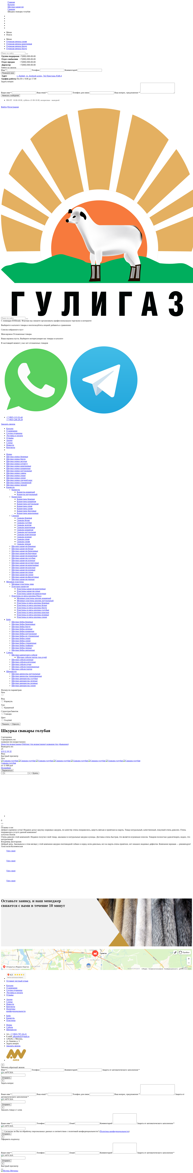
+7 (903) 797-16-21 (18, 1034)
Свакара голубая (24, 523)
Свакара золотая (24, 525)
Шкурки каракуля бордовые (24, 553)
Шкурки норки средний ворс (19, 480)
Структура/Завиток (9, 711)
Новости (10, 445)
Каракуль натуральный (27, 494)
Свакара (15, 515)
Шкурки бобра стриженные (24, 643)
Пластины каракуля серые (28, 591)
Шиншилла (11, 671)
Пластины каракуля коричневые (31, 589)
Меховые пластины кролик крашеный (34, 598)
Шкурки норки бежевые (17, 456)
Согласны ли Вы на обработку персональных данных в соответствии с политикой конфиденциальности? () (66, 1131)
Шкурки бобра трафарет (22, 645)
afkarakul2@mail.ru (20, 1036)
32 (10, 751)
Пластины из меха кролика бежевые (33, 603)
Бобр (8, 619)
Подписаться (7, 770)
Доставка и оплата (14, 435)
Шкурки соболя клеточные (24, 662)
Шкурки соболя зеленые (22, 660)
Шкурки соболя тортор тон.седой (32, 657)
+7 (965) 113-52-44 (14, 417)
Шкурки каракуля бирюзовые (25, 551)
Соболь (9, 652)
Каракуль (10, 487)
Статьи (9, 443)
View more (10, 851)
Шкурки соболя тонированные (25, 667)
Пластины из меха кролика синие (32, 617)
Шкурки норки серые (16, 475)
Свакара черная (24, 544)
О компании (11, 431)
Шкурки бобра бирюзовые (23, 624)
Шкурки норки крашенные (18, 468)
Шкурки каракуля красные (23, 567)
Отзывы (10, 438)
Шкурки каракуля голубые (23, 558)
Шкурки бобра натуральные (24, 634)
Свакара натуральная (26, 532)
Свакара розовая (24, 537)
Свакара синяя (23, 541)
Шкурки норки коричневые (18, 466)
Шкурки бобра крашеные (23, 631)
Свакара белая (23, 520)
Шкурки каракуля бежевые (24, 546)
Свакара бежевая (24, 518)
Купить (35, 773)
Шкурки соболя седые (21, 664)
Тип (3, 705)
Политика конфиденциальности (16, 1010)
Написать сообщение (10, 96)
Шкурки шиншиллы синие (24, 685)
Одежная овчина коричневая (19, 44)
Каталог (10, 428)
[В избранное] (2, 823)
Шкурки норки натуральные (19, 471)
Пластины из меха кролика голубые (33, 610)
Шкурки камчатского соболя (24, 655)
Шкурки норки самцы (16, 473)
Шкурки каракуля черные (23, 579)
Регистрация (13, 107)
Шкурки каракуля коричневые (25, 565)
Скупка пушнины (14, 433)
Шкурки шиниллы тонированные (27, 676)
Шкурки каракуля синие (22, 575)
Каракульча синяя (25, 508)
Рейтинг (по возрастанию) (34, 744)
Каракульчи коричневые (27, 513)
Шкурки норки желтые (16, 461)
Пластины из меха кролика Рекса (26, 596)
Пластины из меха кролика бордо (32, 608)
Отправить (6, 1078)
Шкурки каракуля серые (22, 572)
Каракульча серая (24, 506)
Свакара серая (23, 539)
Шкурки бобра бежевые (22, 622)
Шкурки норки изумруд (17, 464)
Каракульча (17, 497)
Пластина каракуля (20, 586)
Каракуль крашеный (26, 492)
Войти (4, 107)
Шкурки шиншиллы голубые (25, 678)
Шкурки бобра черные (22, 648)
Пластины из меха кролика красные (33, 612)
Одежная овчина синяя (16, 41)
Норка (9, 454)
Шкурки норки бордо (16, 459)
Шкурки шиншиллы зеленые (25, 681)
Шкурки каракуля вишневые (24, 556)
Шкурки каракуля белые (22, 549)
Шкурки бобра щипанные (23, 650)
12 (5, 751)
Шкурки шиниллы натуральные (26, 674)
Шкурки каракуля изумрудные (25, 563)
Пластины (10, 1020)
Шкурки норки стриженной (18, 482)
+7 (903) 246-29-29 (14, 419)
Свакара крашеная (25, 530)
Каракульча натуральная (27, 504)
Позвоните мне (8, 73)
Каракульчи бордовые (26, 511)
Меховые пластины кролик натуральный (35, 600)
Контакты (10, 447)
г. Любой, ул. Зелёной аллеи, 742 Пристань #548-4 (39, 76)
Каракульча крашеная (26, 501)
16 (8, 751)
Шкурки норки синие (16, 478)
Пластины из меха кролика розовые (33, 615)
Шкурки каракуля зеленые (23, 560)
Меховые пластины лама (23, 584)
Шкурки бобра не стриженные (25, 636)
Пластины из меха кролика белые (32, 605)
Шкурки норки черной (16, 485)
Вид (3, 699)
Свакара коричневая (26, 527)
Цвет (3, 717)
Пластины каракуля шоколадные (31, 593)
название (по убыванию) (57, 744)
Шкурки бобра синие (21, 641)
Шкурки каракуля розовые (23, 570)
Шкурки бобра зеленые (22, 629)
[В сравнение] (2, 825)
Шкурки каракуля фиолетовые (25, 577)
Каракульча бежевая (26, 499)
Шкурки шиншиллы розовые (25, 683)
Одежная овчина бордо (16, 46)
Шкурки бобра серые (21, 638)
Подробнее (6, 768)
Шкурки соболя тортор (22, 669)
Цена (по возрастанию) (11, 744)
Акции (9, 440)
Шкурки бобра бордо (21, 626)
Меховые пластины (15, 582)
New (3, 692)
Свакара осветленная (26, 534)
